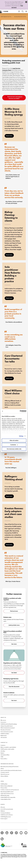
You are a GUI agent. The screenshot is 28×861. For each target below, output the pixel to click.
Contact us (3, 745)
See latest (14, 672)
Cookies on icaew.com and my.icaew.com (10, 789)
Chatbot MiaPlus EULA (6, 799)
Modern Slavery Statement (6, 786)
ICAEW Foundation (5, 733)
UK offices (3, 751)
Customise (13, 444)
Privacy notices (4, 787)
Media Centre (4, 735)
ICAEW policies (4, 784)
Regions (2, 753)
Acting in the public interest (7, 726)
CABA (2, 756)
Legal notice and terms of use (7, 793)
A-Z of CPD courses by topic (7, 809)
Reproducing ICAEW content (7, 791)
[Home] (5, 11)
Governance (3, 722)
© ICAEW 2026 (4, 852)
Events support (4, 818)
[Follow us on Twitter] (2, 832)
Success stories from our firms (20, 16)
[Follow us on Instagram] (16, 832)
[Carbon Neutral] (7, 845)
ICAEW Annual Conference (7, 814)
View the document (14, 686)
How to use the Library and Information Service (11, 770)
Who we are (3, 720)
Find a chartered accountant (7, 731)
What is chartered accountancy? (8, 727)
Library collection (4, 776)
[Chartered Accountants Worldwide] (23, 845)
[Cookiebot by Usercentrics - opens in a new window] (20, 411)
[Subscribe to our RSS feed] (2, 838)
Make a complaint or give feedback (8, 747)
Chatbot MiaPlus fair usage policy (8, 797)
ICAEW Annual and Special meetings (9, 724)
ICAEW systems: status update (7, 749)
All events (3, 807)
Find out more (14, 611)
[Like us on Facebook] (11, 832)
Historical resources (5, 774)
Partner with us (4, 758)
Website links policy (5, 795)
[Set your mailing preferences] (25, 832)
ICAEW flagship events (6, 816)
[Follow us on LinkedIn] (6, 832)
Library (2, 768)
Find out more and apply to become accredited (14, 97)
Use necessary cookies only (14, 449)
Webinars (3, 811)
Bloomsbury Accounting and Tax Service (9, 766)
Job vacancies (4, 737)
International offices (5, 754)
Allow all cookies (14, 440)
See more (14, 644)
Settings (21, 436)
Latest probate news (14, 625)
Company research (5, 772)
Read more (9, 135)
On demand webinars (5, 813)
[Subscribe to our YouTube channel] (21, 832)
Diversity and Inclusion (6, 729)
